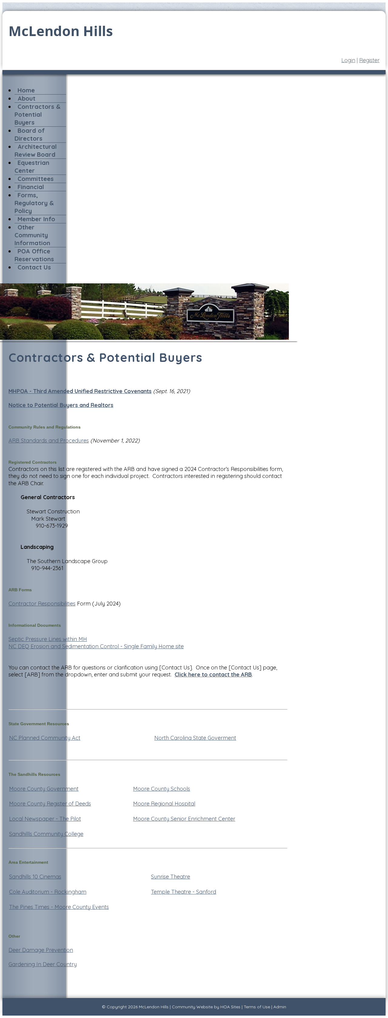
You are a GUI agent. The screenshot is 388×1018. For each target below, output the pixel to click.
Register (369, 60)
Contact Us (34, 267)
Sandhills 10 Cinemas (35, 876)
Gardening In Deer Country (42, 964)
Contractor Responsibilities (41, 603)
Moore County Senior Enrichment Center (184, 818)
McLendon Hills (154, 1007)
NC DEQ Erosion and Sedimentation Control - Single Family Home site (96, 646)
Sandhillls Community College (46, 833)
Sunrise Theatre (170, 876)
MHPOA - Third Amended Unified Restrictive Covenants (80, 391)
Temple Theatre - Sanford (183, 891)
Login (348, 60)
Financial (31, 187)
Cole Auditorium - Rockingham (47, 891)
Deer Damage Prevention (40, 949)
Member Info (36, 219)
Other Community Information (32, 235)
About (26, 98)
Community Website (192, 1007)
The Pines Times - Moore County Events (59, 906)
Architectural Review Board (36, 150)
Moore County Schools (161, 788)
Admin (279, 1007)
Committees (36, 178)
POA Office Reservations (34, 255)
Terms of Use (257, 1007)
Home (26, 90)
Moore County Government (44, 788)
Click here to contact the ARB (213, 674)
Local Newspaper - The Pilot (45, 818)
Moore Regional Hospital (164, 803)
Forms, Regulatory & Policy (34, 203)
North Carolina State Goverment (195, 737)
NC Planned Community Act (44, 737)
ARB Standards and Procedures (48, 440)
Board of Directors (30, 134)
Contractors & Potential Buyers (38, 114)
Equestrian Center (32, 166)
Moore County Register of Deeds (50, 803)
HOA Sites (230, 1007)
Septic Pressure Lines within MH (47, 639)
